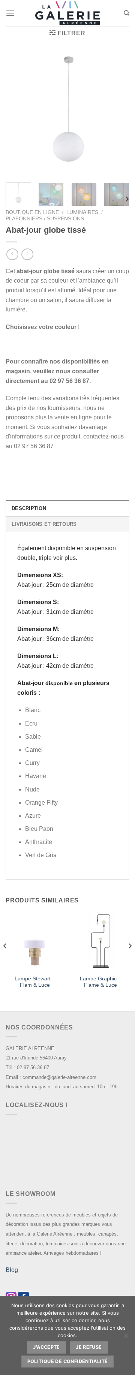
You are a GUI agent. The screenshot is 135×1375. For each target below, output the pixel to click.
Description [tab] (29, 508)
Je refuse (89, 1347)
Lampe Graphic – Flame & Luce (100, 982)
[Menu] (10, 13)
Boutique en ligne (32, 212)
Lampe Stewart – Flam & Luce (35, 982)
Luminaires (82, 212)
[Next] (117, 115)
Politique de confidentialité (67, 1361)
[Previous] (17, 115)
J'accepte (46, 1347)
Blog (12, 1270)
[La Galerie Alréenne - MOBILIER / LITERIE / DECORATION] (67, 13)
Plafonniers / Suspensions (45, 218)
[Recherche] (126, 13)
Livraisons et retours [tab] (44, 524)
